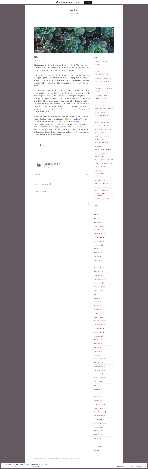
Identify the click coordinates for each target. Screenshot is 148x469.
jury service (108, 129)
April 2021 (97, 351)
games (97, 112)
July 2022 (96, 294)
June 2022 (97, 298)
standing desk (108, 183)
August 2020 (97, 381)
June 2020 (97, 389)
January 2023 (98, 271)
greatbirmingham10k (101, 115)
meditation (98, 146)
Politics (104, 163)
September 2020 (99, 377)
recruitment (99, 170)
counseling (109, 88)
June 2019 (97, 434)
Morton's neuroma (101, 156)
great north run (100, 119)
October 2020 (98, 374)
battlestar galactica (102, 68)
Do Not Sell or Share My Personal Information (65, 458)
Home (70, 21)
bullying (97, 71)
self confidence (100, 180)
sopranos (98, 183)
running (48, 156)
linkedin (101, 132)
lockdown (98, 136)
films (96, 108)
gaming (103, 112)
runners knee (99, 176)
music (96, 159)
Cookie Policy (35, 466)
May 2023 (96, 256)
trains (97, 198)
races (96, 166)
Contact (77, 21)
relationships (99, 173)
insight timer (105, 122)
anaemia (97, 61)
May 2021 (96, 347)
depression (98, 95)
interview (106, 125)
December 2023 (98, 230)
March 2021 (97, 355)
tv (102, 198)
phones (110, 159)
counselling (99, 91)
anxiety (97, 64)
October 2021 (98, 328)
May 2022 (96, 302)
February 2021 (98, 359)
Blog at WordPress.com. (42, 458)
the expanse (105, 190)
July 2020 (96, 385)
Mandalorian (99, 139)
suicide (97, 190)
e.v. (44, 60)
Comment (84, 204)
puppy (111, 163)
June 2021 (97, 343)
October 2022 (98, 283)
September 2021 (99, 332)
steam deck (107, 187)
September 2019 (99, 423)
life (96, 132)
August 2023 (97, 245)
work (96, 205)
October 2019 (98, 419)
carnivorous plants (101, 74)
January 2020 (98, 408)
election (104, 98)
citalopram (107, 78)
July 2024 (96, 218)
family (104, 105)
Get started (87, 2)
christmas (98, 78)
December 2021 (98, 321)
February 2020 (98, 404)
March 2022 (97, 309)
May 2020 (96, 393)
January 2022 (98, 317)
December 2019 (98, 412)
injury (97, 122)
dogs (105, 95)
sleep (109, 180)
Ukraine (107, 198)
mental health (99, 149)
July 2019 (96, 431)
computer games (100, 85)
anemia (104, 61)
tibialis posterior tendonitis (101, 194)
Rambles (74, 10)
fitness (36, 156)
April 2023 (97, 260)
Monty (108, 149)
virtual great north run (103, 202)
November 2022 (98, 279)
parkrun (103, 159)
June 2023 (97, 252)
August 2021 (97, 336)
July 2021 (96, 340)
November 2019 (98, 415)
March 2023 (97, 264)
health (42, 156)
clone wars (98, 81)
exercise (107, 102)
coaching (107, 81)
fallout (97, 105)
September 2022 (99, 286)
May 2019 (96, 438)
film (109, 105)
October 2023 (98, 237)
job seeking (98, 129)
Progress (88, 175)
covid (107, 91)
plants (97, 163)
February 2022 (98, 313)
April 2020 (97, 396)
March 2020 (97, 400)
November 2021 (98, 324)
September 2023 (99, 241)
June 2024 (97, 222)
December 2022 (98, 275)
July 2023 (96, 249)
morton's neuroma (101, 153)
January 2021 (98, 362)
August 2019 (97, 427)
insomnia (98, 125)
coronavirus (99, 88)
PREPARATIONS (37, 175)
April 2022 (97, 305)
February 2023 (98, 268)
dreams (97, 98)
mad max (106, 136)
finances (103, 108)
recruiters (104, 166)
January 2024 (98, 226)
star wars (98, 187)
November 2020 (98, 370)
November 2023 (98, 233)
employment (99, 102)
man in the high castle (102, 142)
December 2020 (98, 366)
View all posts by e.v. (49, 166)
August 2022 (97, 290)
